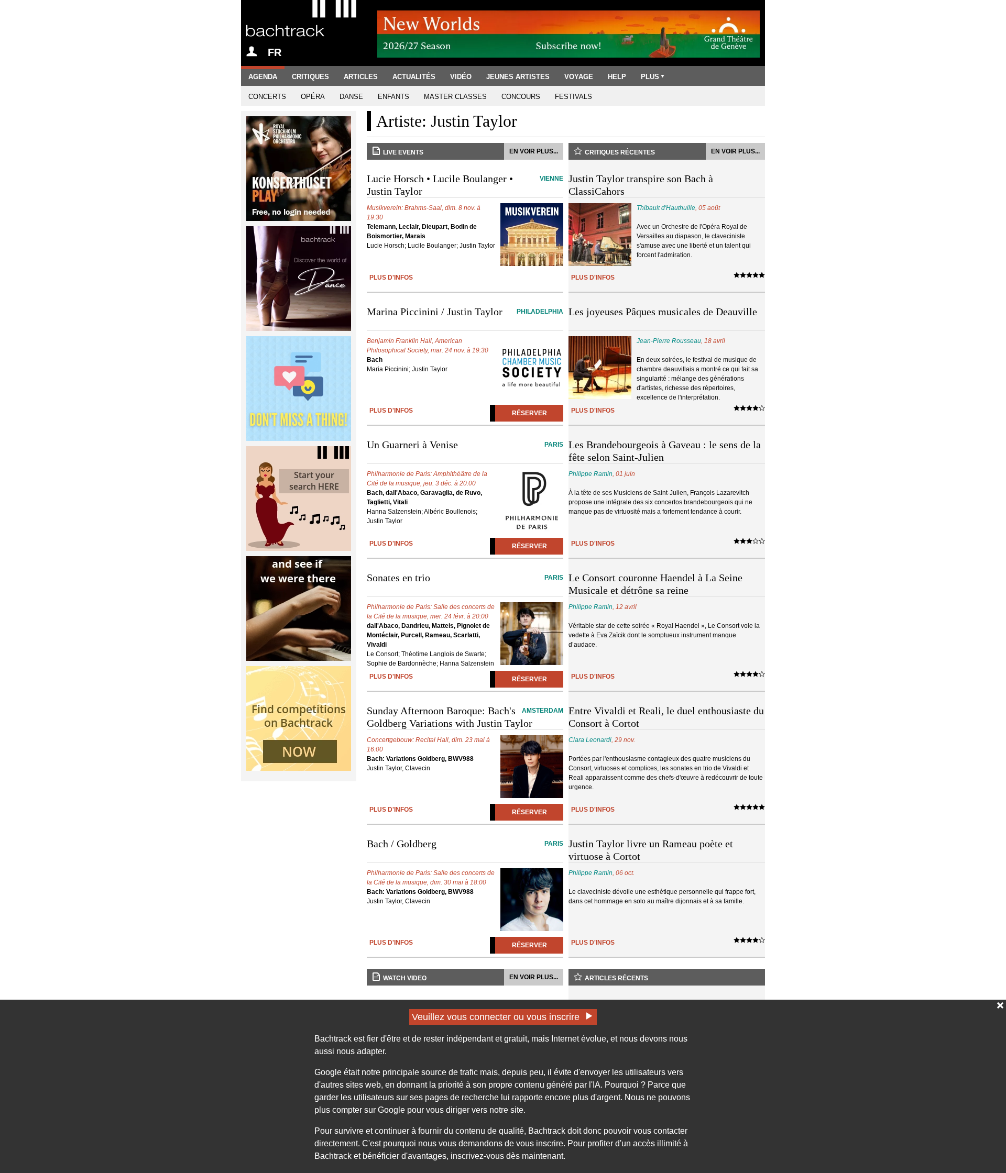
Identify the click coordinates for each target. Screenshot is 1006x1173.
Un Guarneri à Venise (465, 444)
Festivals (573, 97)
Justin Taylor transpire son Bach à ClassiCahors (640, 185)
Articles (361, 77)
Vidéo (461, 77)
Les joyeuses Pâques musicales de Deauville (662, 311)
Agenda (262, 77)
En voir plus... (533, 151)
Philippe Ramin (590, 474)
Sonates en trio (465, 577)
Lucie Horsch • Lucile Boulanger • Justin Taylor (465, 185)
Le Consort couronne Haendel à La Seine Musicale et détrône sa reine (655, 584)
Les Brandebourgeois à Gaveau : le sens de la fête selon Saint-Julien (664, 451)
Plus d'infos (391, 277)
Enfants (393, 97)
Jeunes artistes (518, 77)
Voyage (578, 77)
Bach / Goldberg (465, 843)
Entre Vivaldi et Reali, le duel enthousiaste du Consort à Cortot (666, 717)
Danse (351, 97)
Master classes (455, 97)
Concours (520, 97)
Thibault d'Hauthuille (666, 208)
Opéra (313, 97)
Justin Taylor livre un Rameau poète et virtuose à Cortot (650, 850)
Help (617, 77)
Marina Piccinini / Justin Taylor (465, 311)
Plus (650, 77)
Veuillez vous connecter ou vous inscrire (495, 1017)
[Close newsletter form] (1000, 1005)
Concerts (267, 97)
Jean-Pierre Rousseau (669, 341)
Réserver (529, 413)
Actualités (413, 77)
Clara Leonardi (589, 740)
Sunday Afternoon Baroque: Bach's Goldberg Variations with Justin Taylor (465, 717)
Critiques (310, 77)
